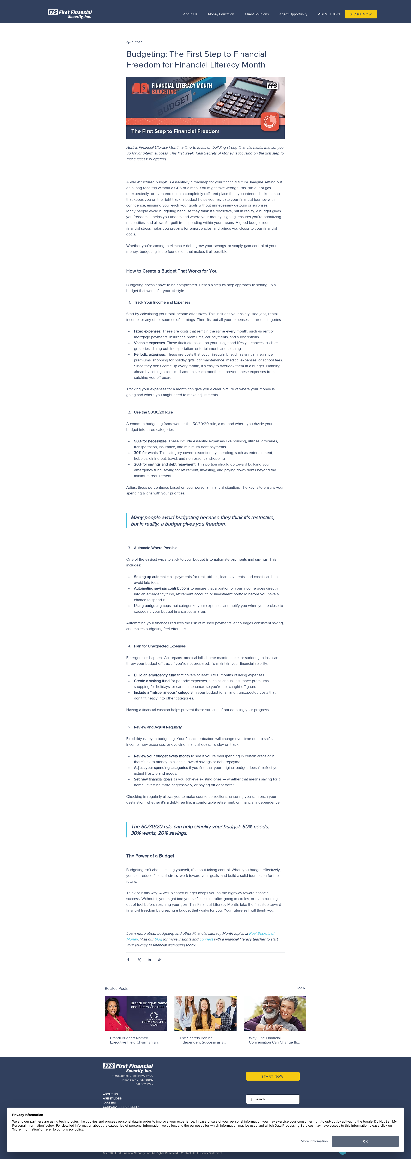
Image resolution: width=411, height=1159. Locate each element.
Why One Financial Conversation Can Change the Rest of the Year (274, 1040)
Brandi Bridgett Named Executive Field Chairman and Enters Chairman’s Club (135, 1040)
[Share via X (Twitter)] (139, 959)
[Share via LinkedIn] (149, 959)
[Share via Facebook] (128, 959)
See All (301, 988)
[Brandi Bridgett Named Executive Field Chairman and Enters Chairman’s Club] (136, 1013)
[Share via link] (160, 959)
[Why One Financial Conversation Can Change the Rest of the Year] (275, 1013)
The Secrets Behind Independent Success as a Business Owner (201, 1040)
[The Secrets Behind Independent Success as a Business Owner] (205, 1013)
